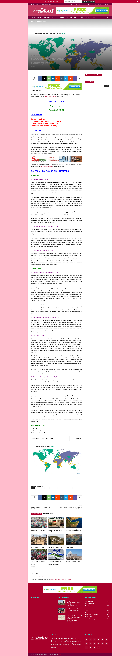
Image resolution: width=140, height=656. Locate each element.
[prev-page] (32, 567)
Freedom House (50, 97)
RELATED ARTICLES (36, 513)
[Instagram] (76, 4)
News (38, 17)
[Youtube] (108, 4)
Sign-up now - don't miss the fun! (53, 1)
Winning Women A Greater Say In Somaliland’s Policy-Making (71, 508)
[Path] (86, 4)
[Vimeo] (103, 4)
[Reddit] (91, 4)
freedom (47, 488)
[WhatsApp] (49, 78)
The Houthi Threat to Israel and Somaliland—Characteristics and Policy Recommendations (55, 563)
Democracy (41, 488)
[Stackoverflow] (96, 4)
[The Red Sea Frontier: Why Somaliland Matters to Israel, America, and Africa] (74, 522)
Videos (87, 17)
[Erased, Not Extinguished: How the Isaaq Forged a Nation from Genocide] (74, 554)
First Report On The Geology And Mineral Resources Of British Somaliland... (74, 617)
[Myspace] (84, 4)
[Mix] (81, 4)
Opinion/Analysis (70, 17)
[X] (101, 4)
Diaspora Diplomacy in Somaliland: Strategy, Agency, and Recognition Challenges (38, 530)
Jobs (94, 17)
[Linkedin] (79, 4)
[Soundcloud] (93, 4)
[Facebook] (74, 4)
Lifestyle (80, 17)
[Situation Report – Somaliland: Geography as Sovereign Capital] (56, 539)
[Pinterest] (89, 4)
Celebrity (68, 611)
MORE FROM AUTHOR (48, 513)
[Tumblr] (98, 4)
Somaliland (46, 17)
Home (33, 17)
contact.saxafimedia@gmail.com (64, 647)
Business (61, 17)
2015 (36, 488)
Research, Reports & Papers (36, 55)
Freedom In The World (62, 488)
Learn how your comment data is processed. (60, 579)
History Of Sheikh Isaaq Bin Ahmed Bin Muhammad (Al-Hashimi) (73, 602)
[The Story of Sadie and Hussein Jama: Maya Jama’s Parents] (61, 610)
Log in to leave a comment (37, 576)
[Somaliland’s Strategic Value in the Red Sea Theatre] (74, 539)
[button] (107, 17)
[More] (79, 78)
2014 (58, 136)
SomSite (59, 654)
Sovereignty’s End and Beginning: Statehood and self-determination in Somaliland (38, 563)
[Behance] (72, 4)
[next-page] (34, 567)
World (53, 17)
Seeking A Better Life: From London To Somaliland (40, 508)
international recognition (46, 166)
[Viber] (75, 78)
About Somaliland (70, 605)
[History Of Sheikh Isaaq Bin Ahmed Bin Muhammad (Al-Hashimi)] (61, 602)
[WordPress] (105, 4)
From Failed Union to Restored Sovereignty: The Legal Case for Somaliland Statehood (55, 530)
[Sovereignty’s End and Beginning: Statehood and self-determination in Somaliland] (39, 554)
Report (70, 488)
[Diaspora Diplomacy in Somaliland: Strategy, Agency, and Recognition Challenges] (39, 522)
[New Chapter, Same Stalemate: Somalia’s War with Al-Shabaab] (39, 539)
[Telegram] (66, 78)
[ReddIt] (57, 78)
